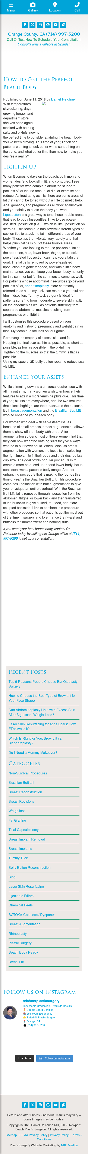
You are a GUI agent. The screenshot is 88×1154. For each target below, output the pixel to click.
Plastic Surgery (20, 942)
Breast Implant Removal (27, 839)
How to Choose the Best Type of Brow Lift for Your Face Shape (42, 698)
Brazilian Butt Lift (68, 410)
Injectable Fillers (21, 895)
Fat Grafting (17, 820)
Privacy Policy (59, 1135)
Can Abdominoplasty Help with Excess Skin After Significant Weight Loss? (42, 712)
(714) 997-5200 (63, 34)
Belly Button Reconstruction (30, 867)
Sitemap (11, 1135)
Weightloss (17, 810)
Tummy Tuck (18, 857)
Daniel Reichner (63, 99)
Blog (12, 876)
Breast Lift (16, 961)
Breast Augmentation (24, 923)
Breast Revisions (21, 801)
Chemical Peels (21, 905)
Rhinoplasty (18, 933)
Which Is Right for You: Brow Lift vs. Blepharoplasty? (35, 740)
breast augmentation (26, 410)
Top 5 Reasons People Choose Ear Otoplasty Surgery (43, 684)
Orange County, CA (26, 34)
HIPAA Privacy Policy (33, 1135)
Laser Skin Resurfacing (26, 886)
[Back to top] (74, 1140)
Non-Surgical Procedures (28, 773)
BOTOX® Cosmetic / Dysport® (31, 914)
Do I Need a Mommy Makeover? (33, 752)
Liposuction (12, 214)
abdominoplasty (37, 285)
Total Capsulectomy (24, 829)
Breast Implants (20, 848)
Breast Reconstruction (25, 792)
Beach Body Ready (23, 952)
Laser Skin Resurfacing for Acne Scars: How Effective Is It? (42, 726)
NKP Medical (69, 1145)
